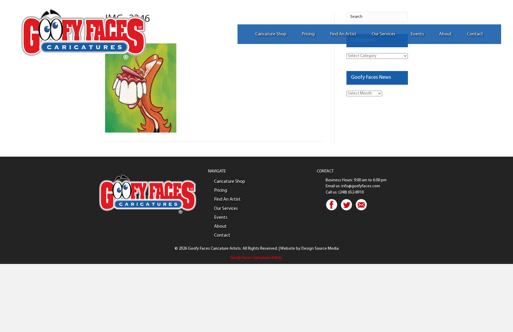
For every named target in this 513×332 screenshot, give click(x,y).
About (445, 34)
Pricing (308, 34)
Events (417, 34)
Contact (475, 34)
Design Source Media (320, 248)
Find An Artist (343, 34)
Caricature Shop (270, 34)
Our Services (383, 34)
